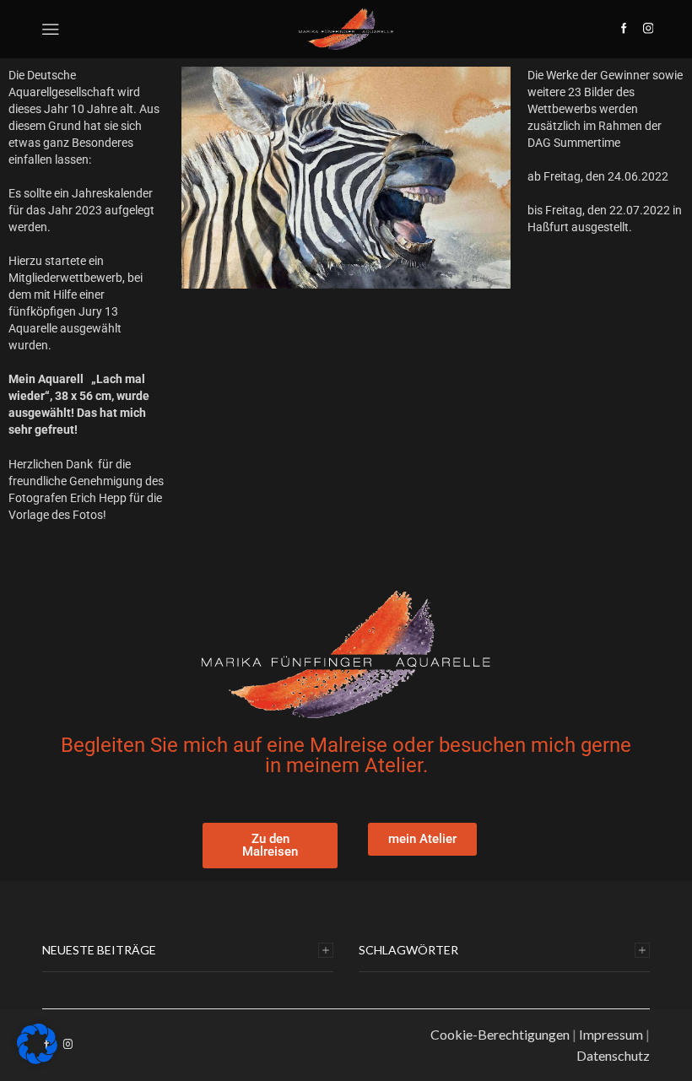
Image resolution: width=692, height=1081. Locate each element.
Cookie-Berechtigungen (500, 1034)
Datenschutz (613, 1055)
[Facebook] (624, 29)
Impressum (611, 1034)
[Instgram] (648, 29)
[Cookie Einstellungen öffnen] (37, 1059)
